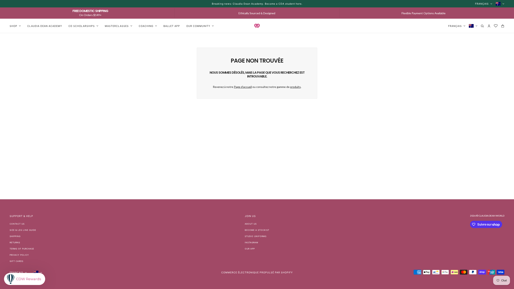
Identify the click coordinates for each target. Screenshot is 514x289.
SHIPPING (15, 236)
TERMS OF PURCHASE (22, 248)
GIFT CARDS (16, 261)
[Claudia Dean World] (257, 26)
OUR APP (250, 248)
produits (295, 87)
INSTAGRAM (251, 242)
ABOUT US (251, 224)
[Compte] (489, 26)
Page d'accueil (243, 87)
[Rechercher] (482, 26)
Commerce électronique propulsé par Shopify (257, 272)
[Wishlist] (496, 26)
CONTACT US (17, 224)
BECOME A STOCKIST (257, 230)
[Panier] (502, 26)
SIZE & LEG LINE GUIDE (23, 230)
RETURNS (15, 242)
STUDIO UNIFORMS (255, 236)
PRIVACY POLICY (19, 255)
